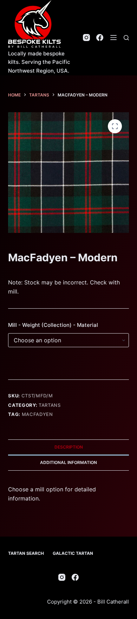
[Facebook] (99, 37)
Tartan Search (26, 553)
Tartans (50, 405)
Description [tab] (68, 447)
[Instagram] (86, 37)
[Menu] (113, 37)
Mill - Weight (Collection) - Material (53, 325)
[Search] (126, 37)
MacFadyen (37, 414)
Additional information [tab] (68, 462)
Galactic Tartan (73, 553)
